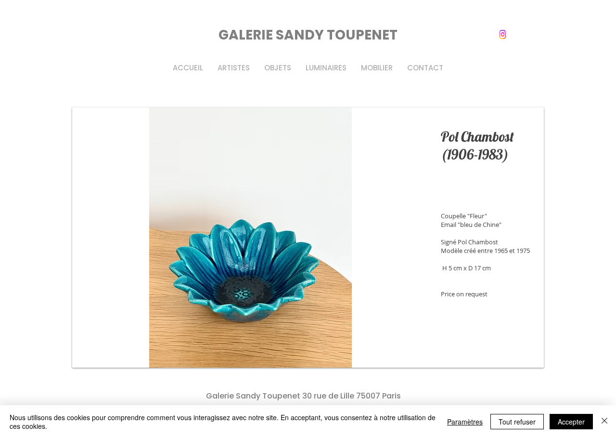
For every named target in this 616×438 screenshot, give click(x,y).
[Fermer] (604, 421)
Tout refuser (517, 421)
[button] (308, 237)
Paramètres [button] (465, 421)
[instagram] (503, 34)
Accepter (571, 421)
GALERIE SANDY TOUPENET (308, 35)
